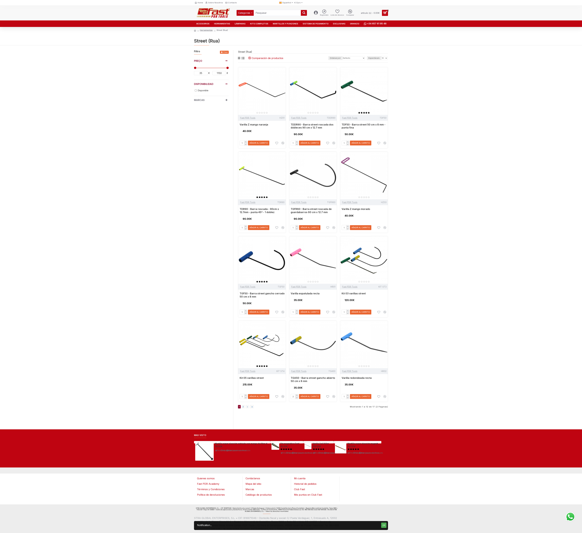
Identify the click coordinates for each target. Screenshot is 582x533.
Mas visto (200, 435)
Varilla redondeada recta (357, 377)
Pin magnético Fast (289, 443)
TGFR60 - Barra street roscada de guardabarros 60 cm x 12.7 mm (311, 210)
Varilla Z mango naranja (254, 124)
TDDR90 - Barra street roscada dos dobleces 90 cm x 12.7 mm (312, 126)
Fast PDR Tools (247, 118)
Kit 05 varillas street (252, 377)
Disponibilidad (203, 84)
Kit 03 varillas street (354, 293)
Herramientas (206, 30)
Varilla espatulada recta (305, 293)
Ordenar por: (335, 58)
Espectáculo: (374, 58)
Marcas (199, 100)
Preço (198, 60)
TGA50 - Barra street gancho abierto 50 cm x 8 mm (313, 379)
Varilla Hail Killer (321, 443)
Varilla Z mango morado (356, 209)
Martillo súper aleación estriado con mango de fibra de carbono (242, 443)
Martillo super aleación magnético (364, 443)
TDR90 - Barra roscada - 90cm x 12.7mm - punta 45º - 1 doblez (259, 210)
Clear (225, 52)
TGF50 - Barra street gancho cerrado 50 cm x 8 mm (262, 295)
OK (384, 525)
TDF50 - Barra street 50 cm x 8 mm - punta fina (363, 126)
